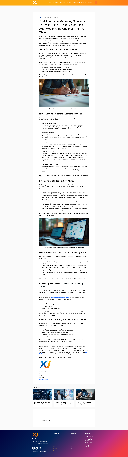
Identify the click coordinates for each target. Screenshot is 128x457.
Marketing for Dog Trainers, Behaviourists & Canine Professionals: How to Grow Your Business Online (42, 403)
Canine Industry (63, 8)
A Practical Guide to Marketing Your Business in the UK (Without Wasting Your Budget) (63, 403)
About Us (73, 439)
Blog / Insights (74, 437)
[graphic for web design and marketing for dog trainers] (42, 394)
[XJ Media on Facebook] (36, 448)
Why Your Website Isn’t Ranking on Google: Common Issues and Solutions (84, 403)
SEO (40, 8)
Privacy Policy (74, 445)
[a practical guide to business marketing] (64, 394)
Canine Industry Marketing (59, 452)
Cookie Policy (74, 447)
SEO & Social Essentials (58, 437)
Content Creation (57, 441)
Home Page (54, 8)
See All (93, 386)
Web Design (56, 443)
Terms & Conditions (75, 449)
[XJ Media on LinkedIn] (40, 448)
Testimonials (74, 441)
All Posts (34, 8)
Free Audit (73, 443)
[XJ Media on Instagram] (33, 448)
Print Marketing (56, 447)
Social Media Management (59, 439)
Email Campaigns (57, 449)
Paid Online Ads (56, 450)
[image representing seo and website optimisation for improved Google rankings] (85, 394)
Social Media (46, 8)
